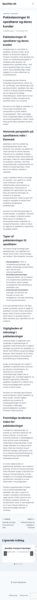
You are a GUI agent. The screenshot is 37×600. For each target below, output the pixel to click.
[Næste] (31, 553)
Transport (14, 13)
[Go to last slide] (5, 553)
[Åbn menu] (33, 3)
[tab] (14, 564)
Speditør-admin (9, 31)
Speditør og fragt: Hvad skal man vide (9, 523)
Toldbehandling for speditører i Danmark (27, 523)
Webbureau (13, 595)
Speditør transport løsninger (18, 548)
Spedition (6, 13)
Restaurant (24, 595)
